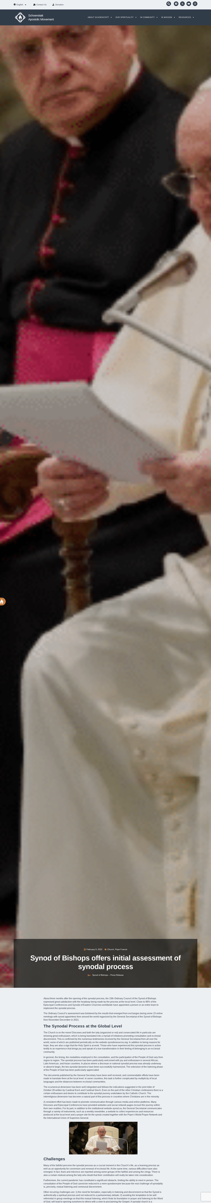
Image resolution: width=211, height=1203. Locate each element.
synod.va (117, 1108)
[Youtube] (188, 3)
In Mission (166, 17)
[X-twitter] (182, 3)
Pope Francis (121, 949)
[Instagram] (195, 3)
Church (110, 949)
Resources (185, 17)
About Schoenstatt (98, 17)
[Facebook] (176, 3)
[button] (168, 3)
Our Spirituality (125, 17)
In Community (147, 17)
